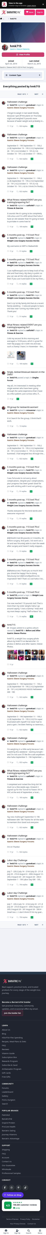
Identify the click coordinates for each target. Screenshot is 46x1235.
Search (5, 1103)
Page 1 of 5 (22, 94)
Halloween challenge (17, 101)
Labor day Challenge (17, 860)
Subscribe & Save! (10, 1065)
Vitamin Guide (8, 1053)
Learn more (5, 4)
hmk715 (13, 105)
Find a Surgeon (8, 1100)
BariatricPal (7, 1119)
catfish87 (30, 205)
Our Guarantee (8, 1165)
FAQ (4, 1045)
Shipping (6, 1149)
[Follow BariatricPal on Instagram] (11, 1187)
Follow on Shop (14, 1195)
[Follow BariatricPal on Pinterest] (18, 1187)
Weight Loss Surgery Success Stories (23, 241)
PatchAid (6, 1115)
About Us (6, 1029)
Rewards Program (10, 1061)
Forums (5, 1088)
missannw (30, 410)
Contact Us (7, 1161)
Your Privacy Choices (17, 1224)
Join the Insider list (12, 1013)
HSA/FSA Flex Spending (12, 1037)
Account (5, 1157)
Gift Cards (6, 1073)
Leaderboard (7, 1092)
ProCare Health (8, 1126)
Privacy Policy (25, 1219)
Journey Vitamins (9, 1134)
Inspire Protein (8, 1122)
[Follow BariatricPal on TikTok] (25, 1187)
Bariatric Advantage (10, 1138)
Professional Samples (11, 1173)
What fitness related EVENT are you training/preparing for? (24, 201)
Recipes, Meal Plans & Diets (14, 1041)
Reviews (5, 1049)
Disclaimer (36, 1219)
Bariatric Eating (8, 1130)
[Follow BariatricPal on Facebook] (5, 1187)
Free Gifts (6, 1076)
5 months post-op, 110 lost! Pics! (23, 234)
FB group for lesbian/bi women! (22, 407)
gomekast (30, 105)
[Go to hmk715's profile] (3, 103)
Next (36, 94)
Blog (4, 1033)
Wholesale (6, 1169)
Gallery (5, 1096)
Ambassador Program (11, 1069)
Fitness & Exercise (15, 208)
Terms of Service (12, 1219)
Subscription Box (9, 1057)
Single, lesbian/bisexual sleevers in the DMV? (25, 373)
